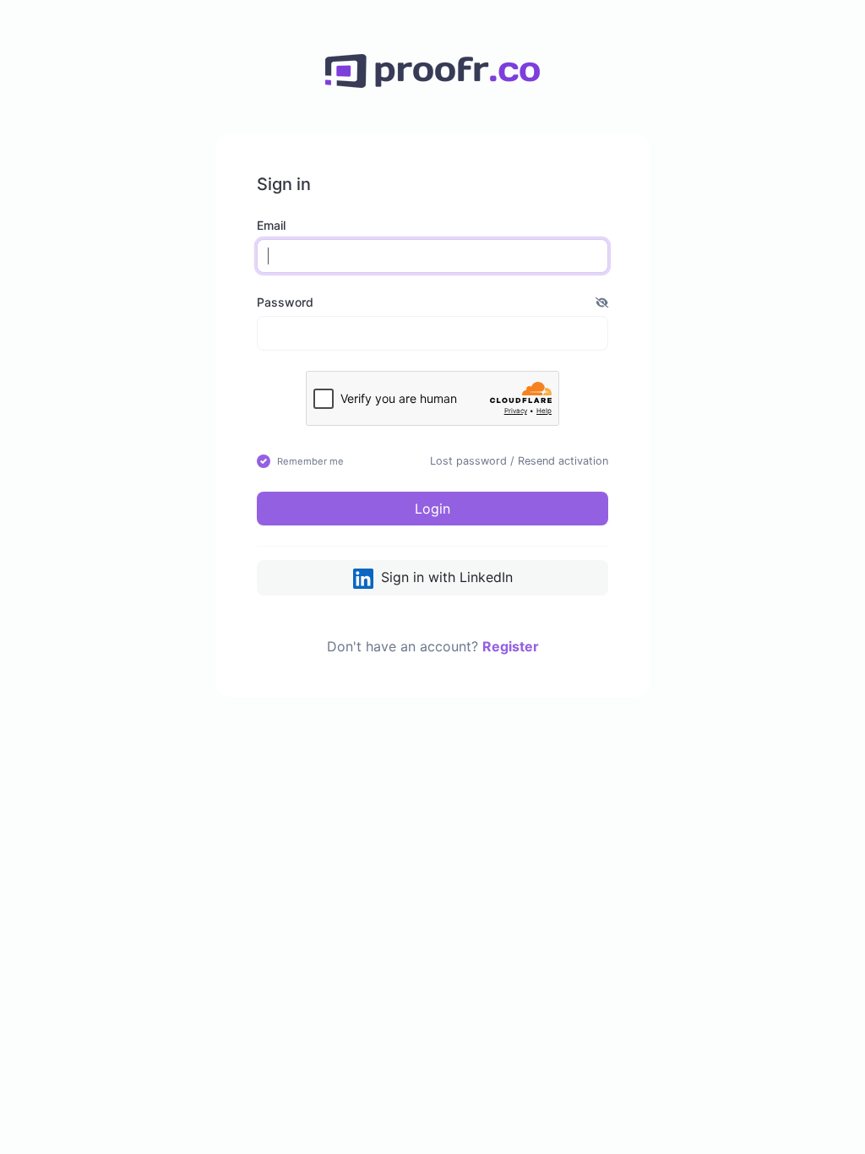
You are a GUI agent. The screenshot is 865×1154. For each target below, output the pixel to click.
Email (271, 225)
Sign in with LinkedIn (445, 577)
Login (432, 508)
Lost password (468, 461)
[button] (602, 302)
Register (510, 646)
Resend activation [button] (563, 461)
